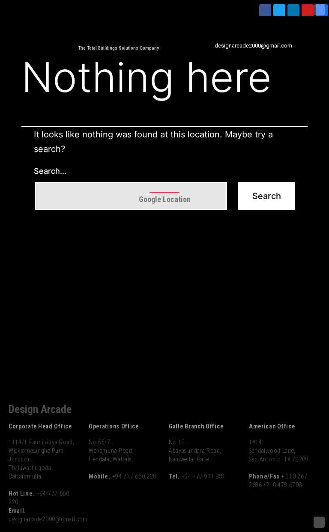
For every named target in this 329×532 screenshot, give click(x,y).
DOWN (319, 522)
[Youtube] (308, 10)
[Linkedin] (293, 10)
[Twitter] (279, 10)
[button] (322, 25)
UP (319, 9)
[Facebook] (265, 10)
